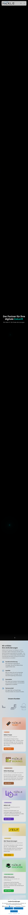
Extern (24, 906)
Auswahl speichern (18, 908)
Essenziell (6, 906)
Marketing (18, 906)
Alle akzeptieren (9, 908)
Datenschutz (15, 913)
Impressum (10, 913)
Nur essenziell (14, 911)
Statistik (12, 906)
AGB (19, 913)
